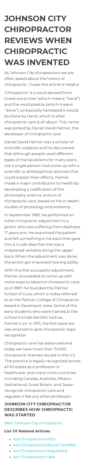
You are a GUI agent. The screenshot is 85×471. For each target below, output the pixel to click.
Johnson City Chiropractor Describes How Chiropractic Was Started (38, 409)
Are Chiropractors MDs (34, 439)
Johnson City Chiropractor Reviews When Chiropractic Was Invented (38, 40)
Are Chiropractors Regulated (40, 451)
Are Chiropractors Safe (34, 457)
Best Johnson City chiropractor (33, 423)
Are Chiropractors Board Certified (44, 445)
